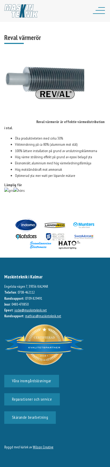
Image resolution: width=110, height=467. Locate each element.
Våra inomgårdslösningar (31, 380)
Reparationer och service (32, 399)
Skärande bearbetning (30, 417)
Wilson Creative (43, 447)
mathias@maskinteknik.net (43, 316)
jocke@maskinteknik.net (30, 310)
